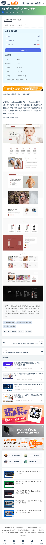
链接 (29, 331)
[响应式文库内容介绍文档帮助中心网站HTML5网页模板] (8, 366)
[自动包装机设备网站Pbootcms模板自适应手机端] (9, 474)
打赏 (7, 331)
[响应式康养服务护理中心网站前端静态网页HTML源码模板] (8, 398)
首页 (12, 25)
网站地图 (23, 535)
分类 (14, 543)
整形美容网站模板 (9, 326)
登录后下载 (23, 50)
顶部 (41, 543)
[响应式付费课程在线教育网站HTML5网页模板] (8, 376)
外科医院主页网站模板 (24, 322)
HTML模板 (8, 12)
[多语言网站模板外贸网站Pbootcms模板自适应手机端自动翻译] (9, 513)
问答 (23, 543)
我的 (32, 543)
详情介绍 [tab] (9, 20)
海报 (21, 331)
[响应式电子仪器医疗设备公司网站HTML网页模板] (8, 387)
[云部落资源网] (3, 12)
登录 (38, 3)
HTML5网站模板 (9, 322)
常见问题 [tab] (18, 20)
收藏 (14, 331)
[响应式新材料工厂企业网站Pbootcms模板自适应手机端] (9, 504)
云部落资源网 (20, 527)
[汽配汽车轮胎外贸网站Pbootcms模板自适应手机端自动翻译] (9, 494)
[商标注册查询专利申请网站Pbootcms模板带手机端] (9, 484)
